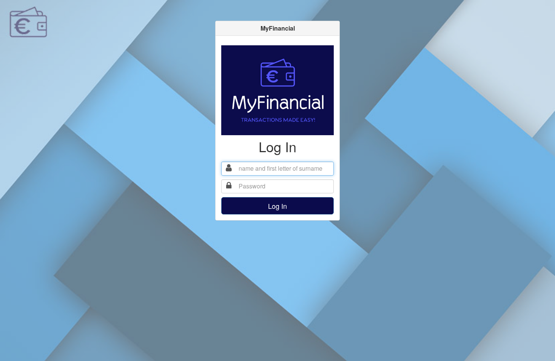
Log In (277, 206)
